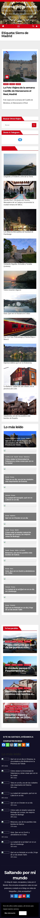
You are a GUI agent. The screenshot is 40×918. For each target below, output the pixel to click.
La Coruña (27, 641)
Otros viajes (8, 148)
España (6, 84)
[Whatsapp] (7, 745)
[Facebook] (3, 745)
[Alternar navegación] (18, 26)
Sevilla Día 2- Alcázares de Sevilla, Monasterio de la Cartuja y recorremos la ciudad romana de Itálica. (19, 202)
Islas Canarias (10, 708)
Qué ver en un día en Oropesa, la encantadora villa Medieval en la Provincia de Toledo (23, 761)
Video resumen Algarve (12, 290)
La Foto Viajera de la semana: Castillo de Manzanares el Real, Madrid (19, 91)
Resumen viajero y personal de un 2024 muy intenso (17, 717)
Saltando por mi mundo (20, 7)
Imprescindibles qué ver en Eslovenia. (18, 363)
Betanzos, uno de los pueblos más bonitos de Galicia (19, 694)
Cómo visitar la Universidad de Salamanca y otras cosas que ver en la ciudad (24, 773)
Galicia (20, 641)
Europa (12, 84)
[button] (33, 26)
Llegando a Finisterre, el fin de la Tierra (18, 176)
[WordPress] (11, 745)
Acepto (23, 913)
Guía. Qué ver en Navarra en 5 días (17, 313)
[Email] (19, 745)
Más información (10, 913)
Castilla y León (10, 706)
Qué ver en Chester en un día (22, 803)
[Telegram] (27, 745)
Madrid (18, 84)
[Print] (23, 745)
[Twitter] (15, 745)
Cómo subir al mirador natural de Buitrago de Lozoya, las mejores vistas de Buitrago (23, 812)
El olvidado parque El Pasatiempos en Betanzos (17, 671)
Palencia (19, 708)
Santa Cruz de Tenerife (12, 711)
